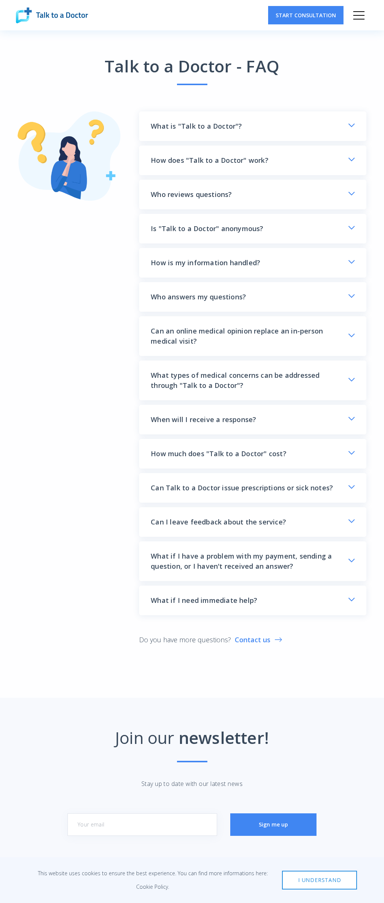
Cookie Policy (152, 886)
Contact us (252, 639)
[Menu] (358, 15)
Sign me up (273, 824)
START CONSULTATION (306, 15)
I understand (319, 879)
